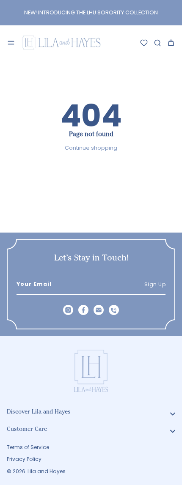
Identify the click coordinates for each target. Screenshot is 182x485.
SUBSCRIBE (134, 298)
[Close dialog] (172, 201)
